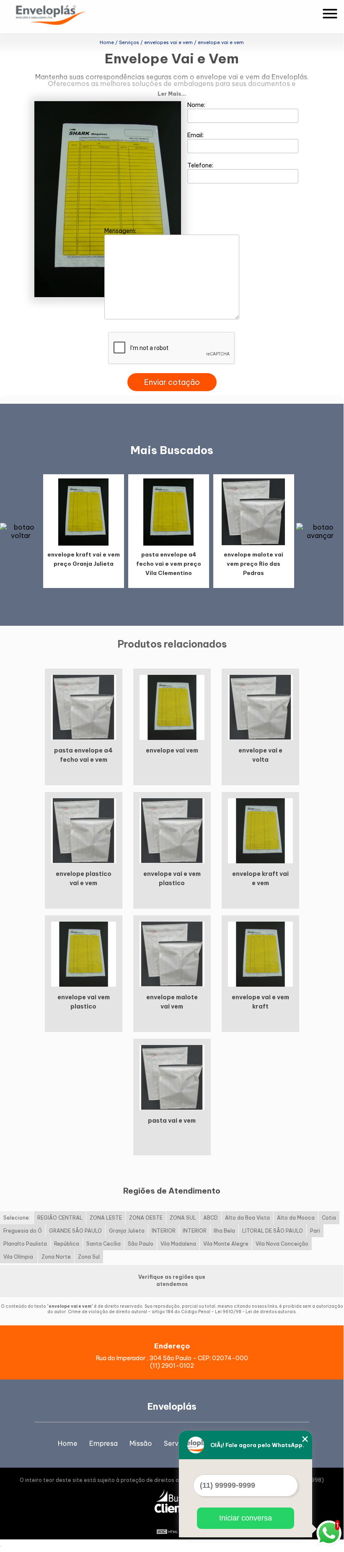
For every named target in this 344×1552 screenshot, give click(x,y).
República (66, 1244)
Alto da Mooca (296, 1218)
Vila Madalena (178, 1244)
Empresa (103, 1443)
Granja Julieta (127, 1231)
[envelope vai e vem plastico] (172, 830)
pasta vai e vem (172, 1120)
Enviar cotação (172, 382)
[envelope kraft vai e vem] (260, 830)
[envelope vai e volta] (260, 707)
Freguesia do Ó (22, 1231)
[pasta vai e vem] (172, 1077)
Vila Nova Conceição (282, 1244)
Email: (196, 135)
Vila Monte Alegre (225, 1244)
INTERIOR (164, 1231)
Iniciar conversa (245, 1518)
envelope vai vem (172, 750)
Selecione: (16, 1218)
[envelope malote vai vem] (172, 953)
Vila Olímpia (18, 1257)
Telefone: (201, 165)
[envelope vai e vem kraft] (260, 953)
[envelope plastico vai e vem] (83, 830)
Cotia (329, 1218)
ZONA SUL (183, 1218)
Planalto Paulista (25, 1244)
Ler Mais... (172, 94)
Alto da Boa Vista (247, 1218)
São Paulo (140, 1244)
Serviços (178, 1443)
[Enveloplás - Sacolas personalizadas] (62, 17)
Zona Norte (56, 1257)
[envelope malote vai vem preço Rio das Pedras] (253, 511)
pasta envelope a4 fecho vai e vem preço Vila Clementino (168, 563)
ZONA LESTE (106, 1218)
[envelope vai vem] (172, 707)
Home (68, 1443)
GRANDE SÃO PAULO (75, 1231)
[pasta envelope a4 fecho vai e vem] (83, 707)
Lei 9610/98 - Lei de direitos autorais (255, 1311)
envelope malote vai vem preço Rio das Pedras (253, 563)
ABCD (210, 1218)
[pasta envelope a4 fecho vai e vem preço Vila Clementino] (168, 511)
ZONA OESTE (146, 1218)
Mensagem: (120, 231)
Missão (140, 1443)
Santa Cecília (103, 1244)
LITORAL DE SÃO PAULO (272, 1231)
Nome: (197, 105)
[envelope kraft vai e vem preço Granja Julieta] (83, 511)
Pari (315, 1231)
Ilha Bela (224, 1231)
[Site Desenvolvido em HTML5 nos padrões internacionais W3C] (171, 1531)
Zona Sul (89, 1257)
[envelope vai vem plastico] (83, 953)
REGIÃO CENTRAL (60, 1218)
